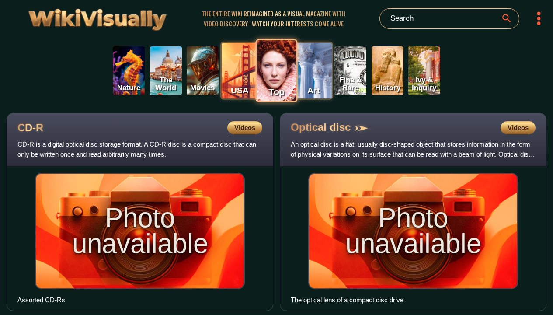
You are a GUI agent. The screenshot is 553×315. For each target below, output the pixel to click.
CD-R (30, 127)
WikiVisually (78, 17)
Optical (321, 127)
